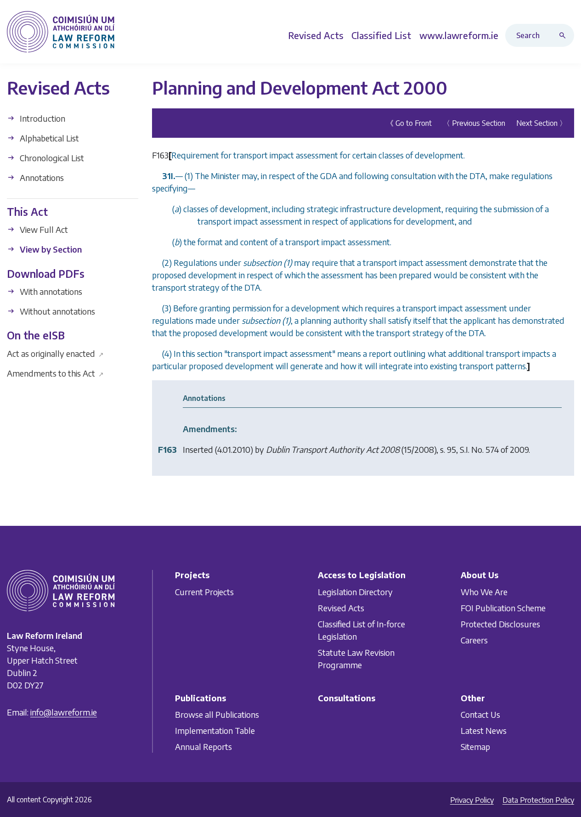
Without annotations (56, 311)
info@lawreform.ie (63, 712)
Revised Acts (341, 608)
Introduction (41, 118)
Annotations (41, 177)
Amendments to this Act (55, 372)
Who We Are (484, 591)
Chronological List (51, 157)
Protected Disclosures (500, 624)
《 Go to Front (409, 123)
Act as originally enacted (55, 353)
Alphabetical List (48, 138)
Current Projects (204, 591)
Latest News (484, 730)
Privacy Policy (472, 800)
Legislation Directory (355, 591)
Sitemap (475, 746)
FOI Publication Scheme (503, 608)
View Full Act (43, 229)
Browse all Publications (217, 714)
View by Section (50, 249)
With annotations (50, 291)
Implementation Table (215, 730)
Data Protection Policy (538, 800)
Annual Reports (203, 746)
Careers (474, 640)
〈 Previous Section (474, 123)
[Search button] (564, 35)
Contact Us (480, 714)
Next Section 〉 (541, 123)
